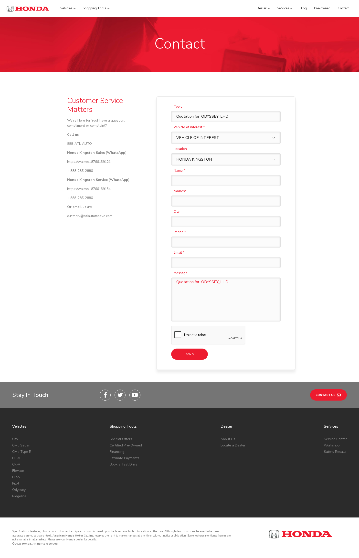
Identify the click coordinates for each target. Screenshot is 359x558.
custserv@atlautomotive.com (89, 216)
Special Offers (121, 439)
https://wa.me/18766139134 (89, 188)
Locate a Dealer (233, 445)
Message (181, 273)
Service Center (335, 439)
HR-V (16, 477)
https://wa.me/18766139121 (89, 161)
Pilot (15, 483)
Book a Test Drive (123, 464)
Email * (179, 252)
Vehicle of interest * (189, 127)
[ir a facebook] (105, 395)
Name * (179, 170)
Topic (178, 106)
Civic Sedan (21, 445)
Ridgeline (19, 496)
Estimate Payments (124, 458)
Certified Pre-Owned (126, 445)
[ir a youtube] (134, 395)
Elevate (18, 470)
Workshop (332, 445)
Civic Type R (21, 451)
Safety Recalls (335, 451)
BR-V (16, 458)
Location (180, 148)
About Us (228, 439)
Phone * (180, 232)
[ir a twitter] (120, 395)
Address (180, 191)
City (177, 211)
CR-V (16, 464)
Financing (117, 451)
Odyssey (19, 489)
